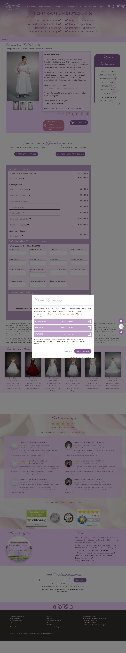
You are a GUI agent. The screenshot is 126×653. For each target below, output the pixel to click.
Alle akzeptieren (83, 351)
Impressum (89, 357)
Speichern (68, 351)
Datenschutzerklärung (76, 357)
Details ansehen (67, 321)
